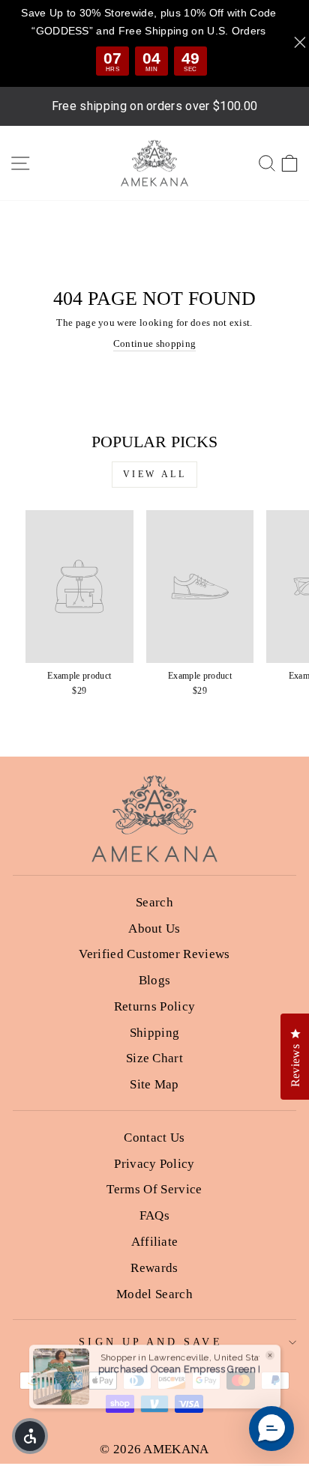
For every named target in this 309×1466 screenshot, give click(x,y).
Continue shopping (154, 344)
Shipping (155, 1033)
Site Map (154, 1084)
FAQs (155, 1215)
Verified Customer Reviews (154, 954)
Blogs (155, 980)
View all (155, 474)
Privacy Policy (154, 1164)
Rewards (154, 1268)
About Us (154, 928)
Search (154, 902)
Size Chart (154, 1058)
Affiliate (154, 1242)
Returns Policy (155, 1006)
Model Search (154, 1294)
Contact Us (154, 1137)
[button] (271, 1428)
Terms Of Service (154, 1189)
